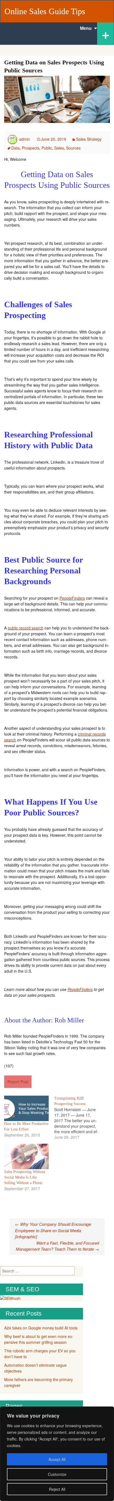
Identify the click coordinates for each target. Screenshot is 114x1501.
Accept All (57, 1459)
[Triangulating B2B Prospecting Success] (79, 1118)
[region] (57, 1453)
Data (15, 148)
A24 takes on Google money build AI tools (40, 1328)
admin (24, 139)
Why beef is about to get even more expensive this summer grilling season (38, 1339)
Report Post (17, 1081)
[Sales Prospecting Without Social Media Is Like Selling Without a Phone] (26, 1156)
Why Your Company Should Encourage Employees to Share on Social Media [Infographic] (53, 1230)
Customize (57, 1474)
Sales (59, 148)
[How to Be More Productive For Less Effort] (26, 1108)
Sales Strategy (89, 139)
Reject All (57, 1489)
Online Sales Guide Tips (44, 11)
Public (47, 148)
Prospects (30, 148)
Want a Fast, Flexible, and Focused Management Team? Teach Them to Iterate (57, 1246)
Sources (73, 148)
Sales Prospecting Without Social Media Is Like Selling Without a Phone (24, 1177)
